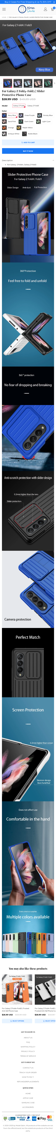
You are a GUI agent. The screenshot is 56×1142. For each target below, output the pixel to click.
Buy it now (28, 151)
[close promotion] (54, 2)
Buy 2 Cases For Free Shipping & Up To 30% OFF (28, 2)
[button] (2, 48)
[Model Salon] (26, 9)
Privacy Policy (28, 1051)
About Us (28, 1038)
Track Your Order (28, 1072)
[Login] (45, 9)
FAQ (28, 1042)
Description (7, 160)
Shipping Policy (28, 1047)
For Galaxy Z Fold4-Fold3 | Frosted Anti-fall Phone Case (15, 1009)
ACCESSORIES (28, 1107)
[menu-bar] (5, 9)
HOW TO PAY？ (28, 1077)
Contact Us (28, 1068)
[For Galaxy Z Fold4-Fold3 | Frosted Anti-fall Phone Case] (17, 989)
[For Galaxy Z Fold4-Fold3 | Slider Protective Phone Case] (28, 48)
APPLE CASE (28, 1098)
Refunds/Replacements (28, 1082)
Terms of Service (28, 1056)
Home (28, 1093)
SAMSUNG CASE (28, 1103)
